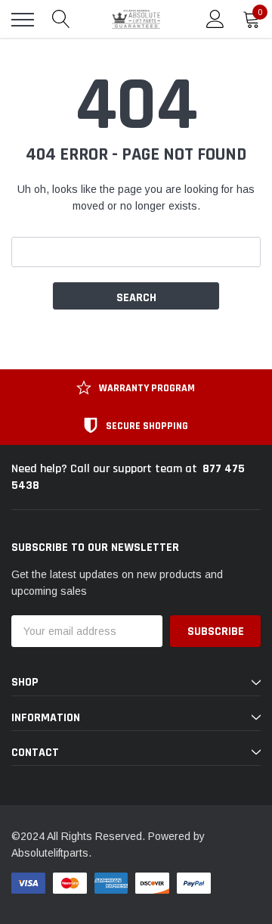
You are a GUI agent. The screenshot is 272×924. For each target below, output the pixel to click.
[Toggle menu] (22, 19)
